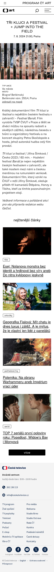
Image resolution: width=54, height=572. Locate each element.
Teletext (6, 518)
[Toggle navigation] (5, 3)
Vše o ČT (6, 541)
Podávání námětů (35, 532)
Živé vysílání (8, 508)
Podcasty (6, 522)
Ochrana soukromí (37, 560)
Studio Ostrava (33, 518)
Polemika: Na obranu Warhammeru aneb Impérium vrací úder (25, 381)
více (27, 452)
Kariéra (30, 527)
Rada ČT (30, 522)
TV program (8, 504)
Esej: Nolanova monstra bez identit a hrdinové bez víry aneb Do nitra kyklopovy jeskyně (27, 270)
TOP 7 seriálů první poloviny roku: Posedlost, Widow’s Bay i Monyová (25, 437)
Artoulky (8, 315)
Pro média (31, 504)
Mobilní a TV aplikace (12, 536)
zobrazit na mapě (12, 101)
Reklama (30, 508)
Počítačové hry (11, 371)
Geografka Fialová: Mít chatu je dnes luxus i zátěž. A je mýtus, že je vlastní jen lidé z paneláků (27, 326)
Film (6, 259)
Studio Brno (32, 513)
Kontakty (31, 541)
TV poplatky (8, 513)
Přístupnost (7, 563)
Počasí (5, 527)
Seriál (7, 426)
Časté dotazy (32, 536)
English (23, 560)
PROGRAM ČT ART (36, 3)
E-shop (5, 532)
